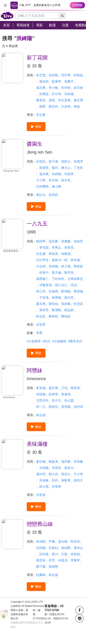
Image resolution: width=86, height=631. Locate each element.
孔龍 (64, 554)
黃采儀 (75, 260)
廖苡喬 (78, 100)
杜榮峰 (41, 575)
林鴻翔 (41, 541)
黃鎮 (77, 106)
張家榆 (66, 303)
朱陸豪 (78, 461)
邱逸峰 (53, 291)
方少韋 (41, 180)
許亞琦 (56, 94)
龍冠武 (53, 106)
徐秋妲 (75, 554)
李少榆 (53, 87)
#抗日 (47, 341)
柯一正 (41, 406)
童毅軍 (66, 480)
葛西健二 (42, 278)
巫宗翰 (78, 87)
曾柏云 (69, 467)
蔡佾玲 (53, 406)
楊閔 (42, 106)
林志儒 (41, 415)
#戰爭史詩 (75, 341)
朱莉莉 (53, 195)
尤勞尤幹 (42, 400)
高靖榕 (53, 75)
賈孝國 (66, 406)
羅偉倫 (78, 291)
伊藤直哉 (45, 285)
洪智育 (41, 324)
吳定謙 (41, 253)
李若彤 (56, 467)
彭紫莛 (44, 94)
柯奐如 (78, 75)
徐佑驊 (66, 548)
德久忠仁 (61, 285)
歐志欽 (41, 316)
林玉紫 (66, 266)
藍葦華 (56, 81)
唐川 (55, 554)
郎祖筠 (75, 541)
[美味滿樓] (12, 454)
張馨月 (69, 81)
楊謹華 (41, 241)
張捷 (52, 100)
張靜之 (66, 161)
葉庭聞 (53, 566)
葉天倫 (56, 272)
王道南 (66, 106)
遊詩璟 (41, 474)
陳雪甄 (56, 310)
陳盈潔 (53, 461)
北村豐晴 (42, 186)
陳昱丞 (41, 100)
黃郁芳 (44, 310)
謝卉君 (66, 180)
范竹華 (66, 75)
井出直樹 (64, 100)
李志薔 (41, 114)
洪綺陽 (69, 94)
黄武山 (78, 548)
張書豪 (66, 241)
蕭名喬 (41, 303)
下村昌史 (58, 278)
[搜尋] (62, 16)
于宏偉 (44, 297)
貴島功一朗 (59, 260)
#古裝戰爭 (34, 341)
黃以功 (41, 195)
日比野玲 (42, 260)
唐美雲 (53, 253)
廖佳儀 (41, 461)
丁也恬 (78, 167)
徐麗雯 (78, 161)
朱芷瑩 (41, 75)
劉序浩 (69, 272)
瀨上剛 (56, 186)
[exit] (5, 5)
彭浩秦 (44, 554)
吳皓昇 (78, 241)
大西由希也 (75, 278)
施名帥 (44, 81)
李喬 (39, 333)
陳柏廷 (66, 316)
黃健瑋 (66, 394)
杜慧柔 (78, 303)
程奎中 (44, 272)
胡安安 (69, 247)
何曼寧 (69, 174)
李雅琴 (75, 560)
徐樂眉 (66, 253)
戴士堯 (53, 474)
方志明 (41, 266)
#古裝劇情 (59, 341)
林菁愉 (56, 297)
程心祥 (41, 291)
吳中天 (56, 400)
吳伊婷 (66, 87)
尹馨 (52, 541)
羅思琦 (75, 388)
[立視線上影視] (7, 15)
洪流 (74, 285)
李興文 (56, 247)
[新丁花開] (12, 67)
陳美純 (53, 303)
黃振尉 (78, 266)
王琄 (64, 388)
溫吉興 (41, 87)
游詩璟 (78, 406)
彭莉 (55, 480)
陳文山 (66, 167)
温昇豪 (53, 241)
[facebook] (79, 610)
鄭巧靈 (41, 566)
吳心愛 (69, 400)
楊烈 (55, 167)
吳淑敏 (44, 480)
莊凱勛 (41, 161)
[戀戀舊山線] (12, 534)
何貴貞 (62, 560)
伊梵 (52, 560)
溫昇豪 (66, 461)
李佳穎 (44, 247)
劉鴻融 (66, 291)
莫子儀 (53, 161)
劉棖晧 (53, 316)
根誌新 (69, 310)
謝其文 (66, 474)
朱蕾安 (44, 167)
